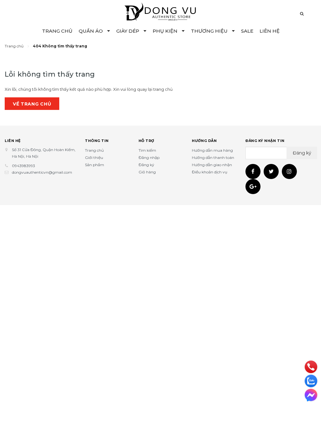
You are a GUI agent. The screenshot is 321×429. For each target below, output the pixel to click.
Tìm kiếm (147, 150)
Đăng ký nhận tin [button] (265, 140)
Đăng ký (146, 164)
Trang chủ (94, 150)
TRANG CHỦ (57, 31)
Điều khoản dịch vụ (209, 172)
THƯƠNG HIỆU (210, 31)
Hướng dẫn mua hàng (212, 150)
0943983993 (23, 165)
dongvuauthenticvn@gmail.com (42, 172)
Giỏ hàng (147, 172)
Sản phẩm (94, 164)
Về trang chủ (32, 104)
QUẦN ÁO (91, 31)
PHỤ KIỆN (166, 31)
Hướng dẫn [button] (204, 140)
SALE (247, 31)
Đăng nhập (149, 157)
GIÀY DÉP (128, 31)
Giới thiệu (94, 157)
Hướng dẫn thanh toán (213, 157)
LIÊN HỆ (270, 31)
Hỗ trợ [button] (146, 140)
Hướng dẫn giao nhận (212, 164)
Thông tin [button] (97, 140)
